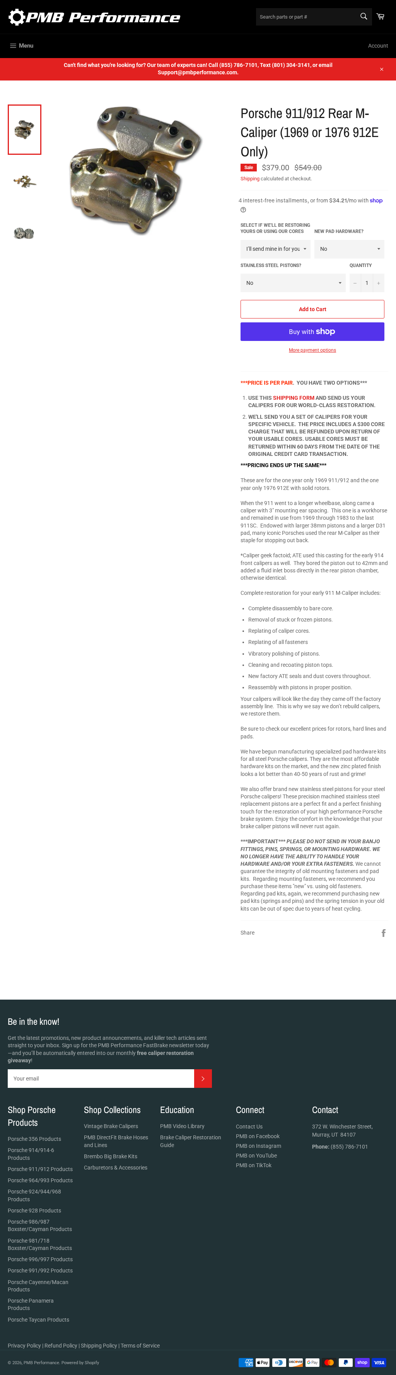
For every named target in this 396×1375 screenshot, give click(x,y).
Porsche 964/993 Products (40, 1180)
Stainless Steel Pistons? (271, 265)
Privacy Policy (24, 1345)
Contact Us (249, 1126)
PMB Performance (41, 1362)
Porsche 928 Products (34, 1210)
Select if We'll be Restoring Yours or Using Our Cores (275, 229)
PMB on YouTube (256, 1155)
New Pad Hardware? (339, 231)
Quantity (361, 265)
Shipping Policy (99, 1345)
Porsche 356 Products (34, 1139)
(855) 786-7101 (340, 1147)
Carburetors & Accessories (115, 1167)
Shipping (250, 179)
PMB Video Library (182, 1126)
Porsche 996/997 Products (40, 1259)
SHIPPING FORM (293, 398)
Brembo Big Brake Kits (110, 1156)
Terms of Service (140, 1345)
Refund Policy (60, 1345)
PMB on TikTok (253, 1165)
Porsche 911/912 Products (40, 1169)
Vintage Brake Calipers (111, 1126)
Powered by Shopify (80, 1362)
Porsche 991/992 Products (40, 1270)
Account (378, 46)
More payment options (312, 350)
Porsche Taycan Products (38, 1320)
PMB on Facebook (258, 1136)
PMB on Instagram (258, 1146)
